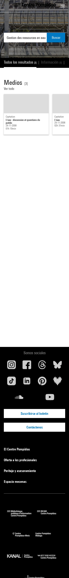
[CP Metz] (24, 537)
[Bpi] (22, 515)
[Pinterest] (42, 382)
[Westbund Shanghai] (50, 559)
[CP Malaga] (46, 537)
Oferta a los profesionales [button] (21, 460)
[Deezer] (57, 382)
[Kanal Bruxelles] (22, 559)
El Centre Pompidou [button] (17, 449)
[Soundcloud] (19, 398)
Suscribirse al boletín (34, 413)
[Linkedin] (26, 382)
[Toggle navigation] (62, 6)
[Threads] (42, 366)
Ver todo (9, 89)
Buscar (56, 37)
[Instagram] (11, 366)
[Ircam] (49, 515)
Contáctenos (34, 427)
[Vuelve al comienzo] (60, 569)
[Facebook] (26, 366)
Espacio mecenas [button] (15, 482)
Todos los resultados (20, 62)
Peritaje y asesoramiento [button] (20, 471)
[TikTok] (11, 382)
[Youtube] (49, 398)
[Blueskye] (57, 366)
